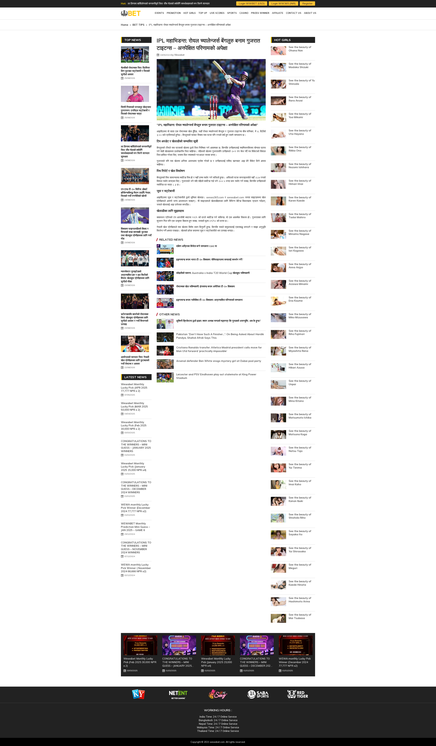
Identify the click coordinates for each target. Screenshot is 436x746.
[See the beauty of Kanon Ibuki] (278, 501)
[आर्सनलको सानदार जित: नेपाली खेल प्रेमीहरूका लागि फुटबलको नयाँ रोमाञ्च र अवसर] (135, 344)
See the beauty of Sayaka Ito (300, 533)
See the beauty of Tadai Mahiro (300, 215)
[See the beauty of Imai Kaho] (278, 485)
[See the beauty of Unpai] (278, 385)
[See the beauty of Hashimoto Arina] (278, 602)
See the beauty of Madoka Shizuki (300, 65)
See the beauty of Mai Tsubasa (300, 616)
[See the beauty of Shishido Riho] (278, 518)
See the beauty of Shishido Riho (300, 516)
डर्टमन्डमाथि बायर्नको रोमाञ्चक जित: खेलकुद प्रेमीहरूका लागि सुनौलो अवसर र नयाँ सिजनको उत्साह (134, 319)
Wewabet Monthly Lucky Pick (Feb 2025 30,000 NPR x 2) (133, 425)
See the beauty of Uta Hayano (300, 132)
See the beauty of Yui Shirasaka (300, 549)
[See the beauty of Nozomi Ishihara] (278, 168)
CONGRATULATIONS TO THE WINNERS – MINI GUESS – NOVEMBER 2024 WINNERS (136, 547)
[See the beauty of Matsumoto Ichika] (278, 418)
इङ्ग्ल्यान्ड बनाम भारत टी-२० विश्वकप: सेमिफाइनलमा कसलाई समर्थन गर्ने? (209, 259)
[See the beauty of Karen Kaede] (278, 201)
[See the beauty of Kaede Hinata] (278, 585)
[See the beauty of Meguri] (278, 568)
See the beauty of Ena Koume (300, 299)
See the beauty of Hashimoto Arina (300, 599)
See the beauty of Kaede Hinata (300, 583)
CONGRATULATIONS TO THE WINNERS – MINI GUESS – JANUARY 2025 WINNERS (136, 446)
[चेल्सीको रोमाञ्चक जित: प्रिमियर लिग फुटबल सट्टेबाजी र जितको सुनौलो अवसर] (135, 54)
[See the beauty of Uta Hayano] (278, 134)
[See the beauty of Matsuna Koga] (278, 435)
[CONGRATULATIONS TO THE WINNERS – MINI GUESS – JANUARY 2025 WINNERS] (140, 645)
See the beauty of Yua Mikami (300, 115)
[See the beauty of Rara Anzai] (278, 101)
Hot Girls (282, 40)
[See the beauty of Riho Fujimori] (278, 335)
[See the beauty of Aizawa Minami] (278, 285)
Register (307, 3)
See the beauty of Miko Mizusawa (300, 315)
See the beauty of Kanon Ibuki (300, 499)
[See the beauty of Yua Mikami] (278, 118)
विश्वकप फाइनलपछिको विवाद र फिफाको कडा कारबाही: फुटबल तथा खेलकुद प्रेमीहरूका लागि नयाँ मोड (136, 233)
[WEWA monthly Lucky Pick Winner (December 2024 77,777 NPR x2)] (257, 645)
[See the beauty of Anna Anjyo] (278, 268)
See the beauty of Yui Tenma (300, 466)
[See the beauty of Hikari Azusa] (278, 368)
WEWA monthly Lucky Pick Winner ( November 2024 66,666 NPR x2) (136, 568)
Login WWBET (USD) (252, 3)
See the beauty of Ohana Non (300, 48)
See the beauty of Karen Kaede (300, 199)
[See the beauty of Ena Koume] (278, 301)
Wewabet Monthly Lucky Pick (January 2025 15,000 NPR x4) (133, 467)
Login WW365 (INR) (283, 3)
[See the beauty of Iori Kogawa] (278, 251)
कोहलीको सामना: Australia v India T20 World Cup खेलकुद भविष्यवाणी (213, 273)
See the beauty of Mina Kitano (300, 399)
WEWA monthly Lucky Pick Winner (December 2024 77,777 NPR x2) (135, 508)
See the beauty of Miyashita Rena (300, 349)
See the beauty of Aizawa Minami (300, 282)
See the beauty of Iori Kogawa (300, 249)
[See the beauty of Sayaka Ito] (278, 535)
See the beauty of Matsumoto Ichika (300, 416)
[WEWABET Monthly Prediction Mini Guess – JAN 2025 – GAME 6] (296, 645)
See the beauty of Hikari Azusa (300, 366)
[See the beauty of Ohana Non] (278, 51)
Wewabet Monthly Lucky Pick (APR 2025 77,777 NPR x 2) (134, 387)
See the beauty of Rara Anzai (300, 98)
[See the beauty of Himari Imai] (278, 184)
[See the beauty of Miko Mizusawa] (278, 318)
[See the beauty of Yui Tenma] (278, 468)
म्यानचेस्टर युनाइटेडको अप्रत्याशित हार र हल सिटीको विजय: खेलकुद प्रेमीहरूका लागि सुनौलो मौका (135, 276)
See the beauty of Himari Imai (300, 182)
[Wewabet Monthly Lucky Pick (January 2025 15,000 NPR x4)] (179, 645)
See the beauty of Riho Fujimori (300, 332)
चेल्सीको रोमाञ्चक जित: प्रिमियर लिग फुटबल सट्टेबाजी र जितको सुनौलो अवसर (135, 71)
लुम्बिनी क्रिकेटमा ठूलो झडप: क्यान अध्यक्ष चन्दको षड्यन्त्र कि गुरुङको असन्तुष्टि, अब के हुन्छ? (218, 320)
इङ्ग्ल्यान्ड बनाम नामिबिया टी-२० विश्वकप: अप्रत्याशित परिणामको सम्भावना (209, 299)
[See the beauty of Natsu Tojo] (278, 451)
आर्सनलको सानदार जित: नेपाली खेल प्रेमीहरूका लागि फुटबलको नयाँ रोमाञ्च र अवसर (135, 360)
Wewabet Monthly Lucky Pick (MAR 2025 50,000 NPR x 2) (134, 406)
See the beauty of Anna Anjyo (300, 265)
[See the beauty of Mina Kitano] (278, 401)
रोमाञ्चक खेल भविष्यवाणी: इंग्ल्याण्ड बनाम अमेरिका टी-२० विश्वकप (205, 286)
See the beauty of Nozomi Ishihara (300, 165)
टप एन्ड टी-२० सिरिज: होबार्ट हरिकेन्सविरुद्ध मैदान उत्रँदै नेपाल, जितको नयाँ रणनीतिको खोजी (169, 3)
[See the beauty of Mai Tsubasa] (278, 618)
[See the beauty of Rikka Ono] (278, 151)
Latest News (135, 377)
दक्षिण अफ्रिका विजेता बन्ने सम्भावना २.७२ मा (196, 246)
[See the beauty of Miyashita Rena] (278, 351)
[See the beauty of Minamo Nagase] (278, 234)
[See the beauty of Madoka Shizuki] (278, 68)
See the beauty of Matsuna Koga (300, 432)
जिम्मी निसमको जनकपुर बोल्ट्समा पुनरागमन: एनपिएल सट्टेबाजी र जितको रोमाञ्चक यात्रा (136, 110)
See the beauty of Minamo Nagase (300, 232)
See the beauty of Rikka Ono (300, 149)
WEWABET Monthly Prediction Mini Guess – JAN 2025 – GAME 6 (135, 527)
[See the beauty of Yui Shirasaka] (278, 552)
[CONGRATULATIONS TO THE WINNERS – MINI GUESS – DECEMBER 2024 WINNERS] (218, 645)
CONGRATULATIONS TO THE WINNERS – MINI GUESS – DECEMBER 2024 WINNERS (136, 487)
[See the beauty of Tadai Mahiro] (278, 218)
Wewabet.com (131, 13)
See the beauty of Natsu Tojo (300, 449)
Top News (132, 40)
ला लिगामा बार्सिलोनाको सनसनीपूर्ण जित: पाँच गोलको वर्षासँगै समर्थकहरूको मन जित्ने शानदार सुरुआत (136, 151)
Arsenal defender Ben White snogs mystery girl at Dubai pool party (218, 361)
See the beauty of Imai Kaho (300, 482)
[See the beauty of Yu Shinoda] (278, 84)
